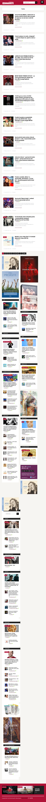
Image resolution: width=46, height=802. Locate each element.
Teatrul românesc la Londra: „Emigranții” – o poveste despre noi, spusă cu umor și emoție (25, 37)
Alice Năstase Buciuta (19, 40)
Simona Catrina (11, 686)
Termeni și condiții (24, 798)
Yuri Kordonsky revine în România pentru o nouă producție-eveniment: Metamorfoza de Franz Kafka (25, 218)
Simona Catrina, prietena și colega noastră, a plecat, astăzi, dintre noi (14, 668)
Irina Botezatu (11, 614)
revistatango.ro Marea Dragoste (13, 608)
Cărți (6, 748)
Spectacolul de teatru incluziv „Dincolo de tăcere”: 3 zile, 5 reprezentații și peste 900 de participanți (25, 139)
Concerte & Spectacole (8, 375)
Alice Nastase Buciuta (6, 787)
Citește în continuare (18, 66)
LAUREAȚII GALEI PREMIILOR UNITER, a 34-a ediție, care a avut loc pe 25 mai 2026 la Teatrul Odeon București (24, 57)
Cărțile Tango (24, 315)
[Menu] (42, 2)
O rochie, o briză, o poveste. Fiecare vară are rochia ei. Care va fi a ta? (31, 356)
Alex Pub (10, 643)
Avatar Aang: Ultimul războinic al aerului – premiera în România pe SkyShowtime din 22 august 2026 (9, 312)
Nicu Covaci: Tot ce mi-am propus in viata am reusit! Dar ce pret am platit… (13, 690)
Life (22, 340)
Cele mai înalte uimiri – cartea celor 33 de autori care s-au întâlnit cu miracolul (12, 459)
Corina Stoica (7, 664)
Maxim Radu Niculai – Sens (10, 565)
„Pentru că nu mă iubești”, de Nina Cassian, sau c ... (25, 792)
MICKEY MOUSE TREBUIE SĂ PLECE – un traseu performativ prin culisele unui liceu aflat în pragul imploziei (25, 77)
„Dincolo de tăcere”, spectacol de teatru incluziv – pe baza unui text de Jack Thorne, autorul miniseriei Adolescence (25, 158)
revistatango (17, 60)
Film (4, 303)
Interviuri (6, 522)
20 (17, 253)
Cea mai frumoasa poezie (9, 557)
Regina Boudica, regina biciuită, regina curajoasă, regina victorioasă (31, 329)
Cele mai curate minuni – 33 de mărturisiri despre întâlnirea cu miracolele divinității (12, 477)
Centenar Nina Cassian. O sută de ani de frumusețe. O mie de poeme (12, 452)
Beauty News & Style (7, 341)
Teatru (5, 15)
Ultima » (24, 253)
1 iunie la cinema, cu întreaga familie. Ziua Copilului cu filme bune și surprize (12, 325)
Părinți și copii (24, 367)
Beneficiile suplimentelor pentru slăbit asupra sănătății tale (13, 641)
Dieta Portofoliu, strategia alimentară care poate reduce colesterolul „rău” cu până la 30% (11, 634)
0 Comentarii (12, 69)
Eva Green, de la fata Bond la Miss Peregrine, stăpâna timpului (13, 612)
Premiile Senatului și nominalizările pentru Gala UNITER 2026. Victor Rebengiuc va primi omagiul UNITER (23, 119)
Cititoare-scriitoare (25, 450)
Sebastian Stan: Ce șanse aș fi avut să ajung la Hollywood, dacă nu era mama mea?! (13, 601)
